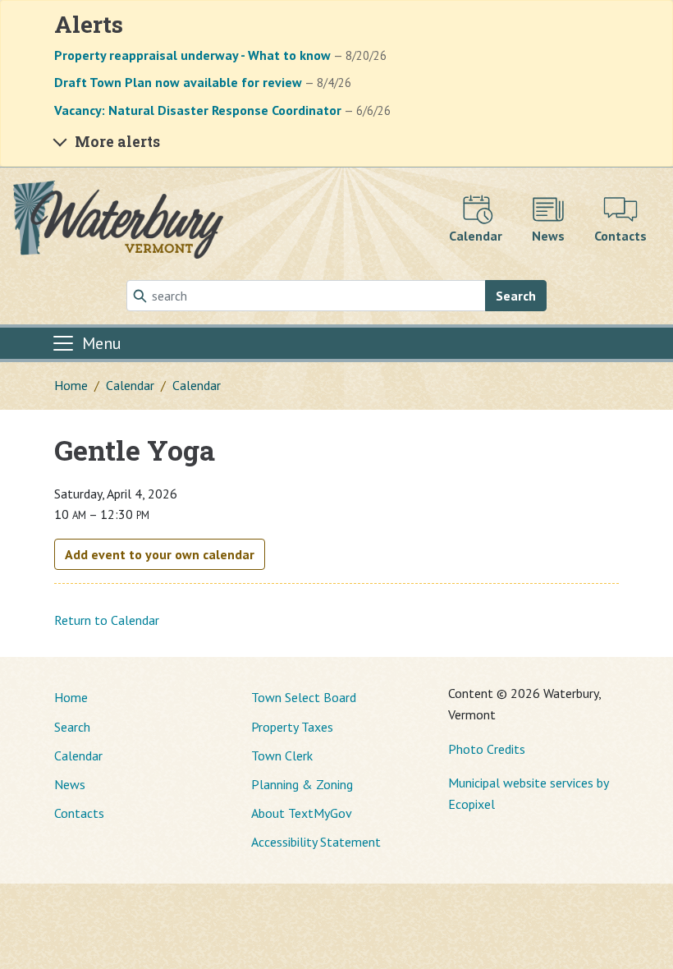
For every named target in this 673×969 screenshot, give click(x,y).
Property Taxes (292, 727)
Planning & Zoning (302, 784)
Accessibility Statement (316, 842)
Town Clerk (282, 755)
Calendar (130, 385)
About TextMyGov (301, 813)
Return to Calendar (106, 620)
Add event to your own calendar (159, 554)
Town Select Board (303, 697)
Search (516, 295)
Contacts (79, 813)
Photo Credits (486, 749)
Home (71, 385)
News (69, 784)
